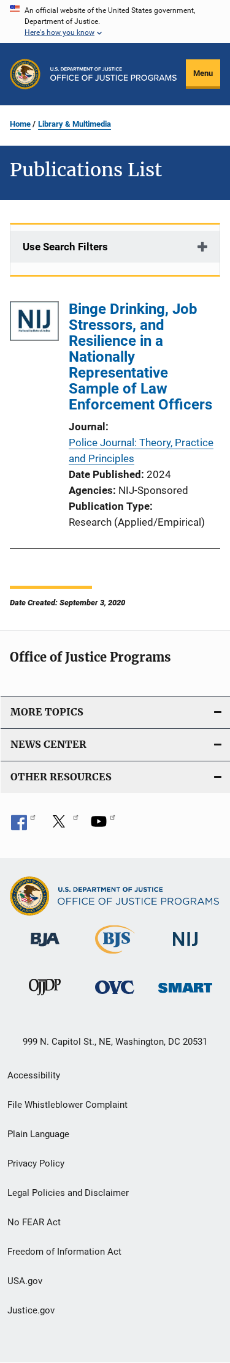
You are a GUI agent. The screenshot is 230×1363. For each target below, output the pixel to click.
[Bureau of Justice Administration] (45, 948)
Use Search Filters (65, 247)
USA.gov (24, 1280)
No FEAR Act (34, 1222)
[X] (63, 825)
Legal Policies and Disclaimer (68, 1192)
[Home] (113, 74)
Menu (203, 73)
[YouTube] (103, 825)
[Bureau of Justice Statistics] (115, 956)
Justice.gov (31, 1310)
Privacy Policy (35, 1163)
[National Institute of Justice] (185, 948)
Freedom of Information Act (64, 1251)
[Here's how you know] (115, 21)
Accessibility (33, 1075)
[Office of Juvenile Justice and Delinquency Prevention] (45, 997)
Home (20, 124)
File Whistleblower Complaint (67, 1104)
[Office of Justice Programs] (25, 74)
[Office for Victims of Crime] (114, 996)
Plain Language (38, 1134)
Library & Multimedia (74, 124)
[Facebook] (23, 825)
